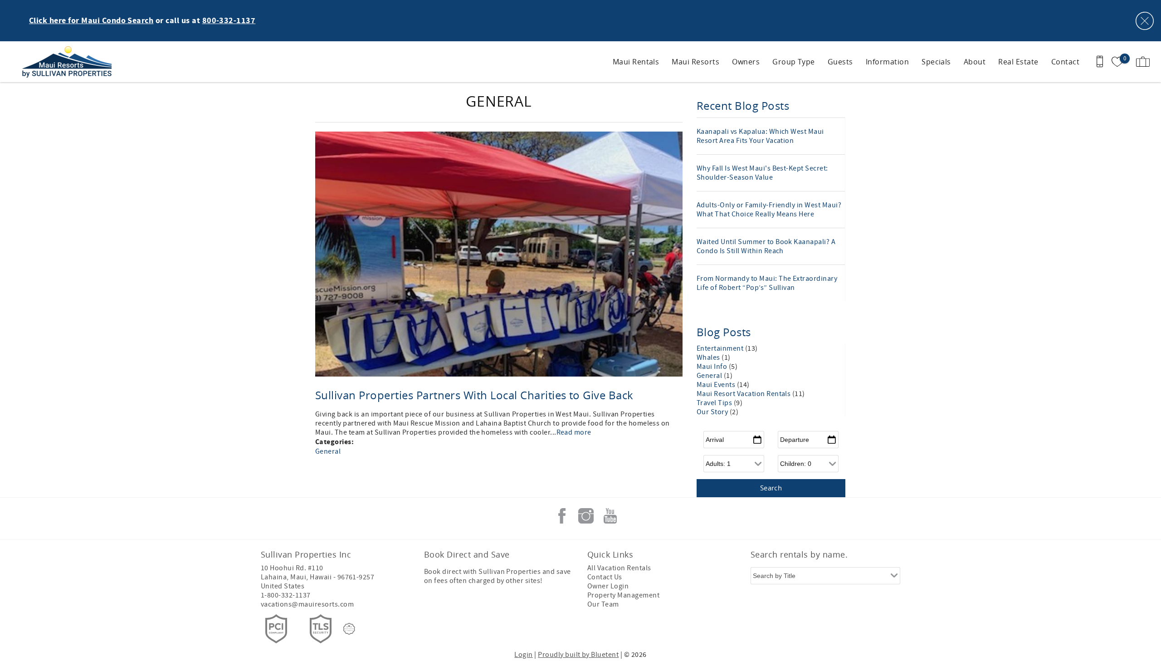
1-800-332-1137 (286, 595)
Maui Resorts (695, 62)
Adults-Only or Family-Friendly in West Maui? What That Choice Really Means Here (769, 210)
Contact (1065, 62)
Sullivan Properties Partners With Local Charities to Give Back (474, 395)
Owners (746, 62)
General (328, 451)
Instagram (586, 516)
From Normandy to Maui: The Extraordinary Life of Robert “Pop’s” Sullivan (767, 283)
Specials (936, 62)
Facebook (562, 516)
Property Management (623, 595)
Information (887, 62)
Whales (709, 357)
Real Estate (1018, 62)
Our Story (713, 411)
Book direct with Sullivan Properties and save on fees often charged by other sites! (497, 576)
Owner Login (608, 586)
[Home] (69, 61)
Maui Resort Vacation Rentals (744, 393)
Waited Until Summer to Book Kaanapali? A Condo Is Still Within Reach (766, 246)
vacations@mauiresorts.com (307, 604)
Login (523, 654)
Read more (573, 432)
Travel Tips (715, 402)
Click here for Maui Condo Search (91, 20)
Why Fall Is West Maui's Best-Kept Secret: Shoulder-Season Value (762, 173)
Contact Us (604, 577)
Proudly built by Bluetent (578, 654)
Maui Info (713, 366)
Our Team (603, 604)
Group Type (793, 62)
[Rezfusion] (349, 628)
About (974, 62)
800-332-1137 (229, 20)
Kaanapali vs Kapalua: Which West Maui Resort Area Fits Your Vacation (760, 136)
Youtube (610, 516)
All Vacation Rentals (619, 568)
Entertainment (721, 348)
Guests (840, 62)
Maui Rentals (636, 62)
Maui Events (717, 384)
